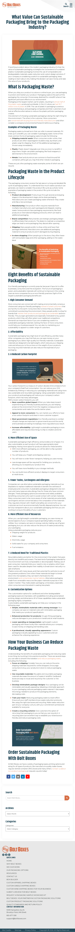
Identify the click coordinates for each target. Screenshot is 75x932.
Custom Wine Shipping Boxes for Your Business (29, 889)
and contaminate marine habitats (32, 578)
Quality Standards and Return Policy (24, 904)
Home (9, 861)
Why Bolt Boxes (14, 864)
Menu (70, 7)
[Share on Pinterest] (27, 776)
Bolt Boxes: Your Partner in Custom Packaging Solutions (34, 898)
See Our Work (13, 867)
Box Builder (12, 879)
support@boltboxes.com (16, 919)
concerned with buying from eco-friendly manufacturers (33, 121)
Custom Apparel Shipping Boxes (21, 883)
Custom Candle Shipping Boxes (21, 886)
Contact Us (12, 876)
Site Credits (6, 930)
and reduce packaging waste (49, 659)
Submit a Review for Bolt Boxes (21, 892)
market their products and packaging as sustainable (38, 313)
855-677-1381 (12, 915)
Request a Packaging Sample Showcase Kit (26, 895)
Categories (10, 825)
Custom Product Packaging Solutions (25, 901)
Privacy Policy (30, 930)
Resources (12, 873)
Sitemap (18, 930)
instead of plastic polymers (51, 306)
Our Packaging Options (17, 870)
